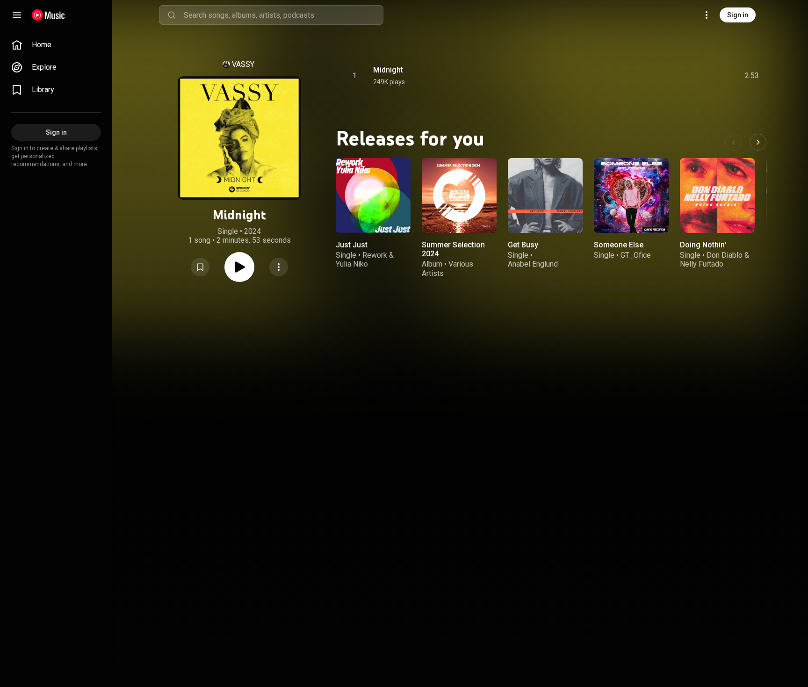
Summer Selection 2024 (453, 249)
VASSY (243, 64)
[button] (200, 267)
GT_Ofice (635, 255)
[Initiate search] (171, 14)
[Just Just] (373, 195)
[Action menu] (278, 267)
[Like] (681, 75)
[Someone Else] (631, 195)
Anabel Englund (533, 264)
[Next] (758, 142)
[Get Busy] (545, 195)
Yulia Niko (352, 264)
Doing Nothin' (703, 244)
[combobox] (283, 15)
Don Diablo (725, 255)
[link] (56, 45)
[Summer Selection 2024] (459, 195)
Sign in (737, 15)
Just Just (352, 244)
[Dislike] (699, 75)
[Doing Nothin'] (717, 195)
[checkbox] (752, 75)
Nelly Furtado (701, 264)
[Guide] (16, 15)
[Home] (48, 15)
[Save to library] (200, 267)
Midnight (388, 69)
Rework (374, 255)
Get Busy (523, 244)
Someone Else (618, 244)
